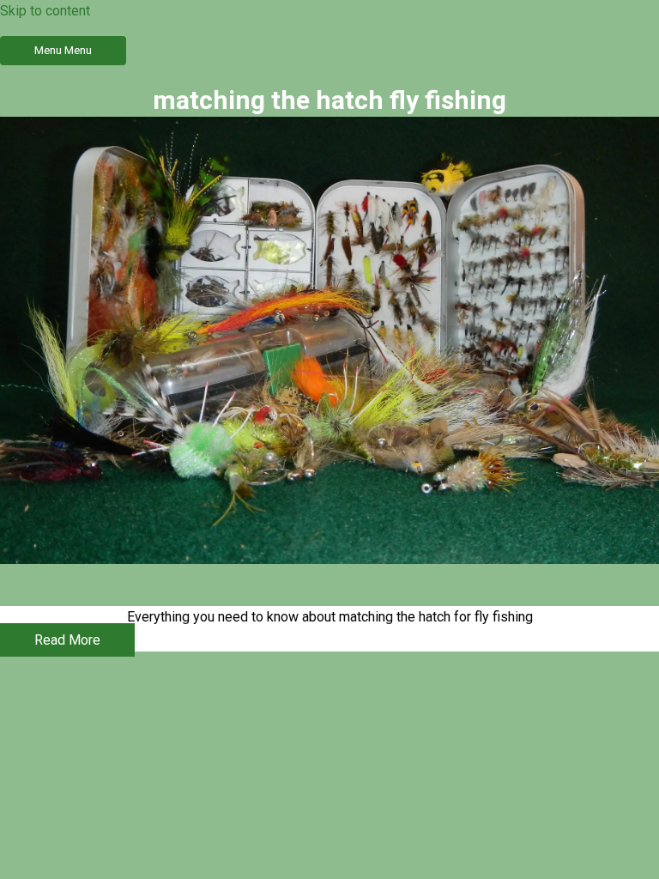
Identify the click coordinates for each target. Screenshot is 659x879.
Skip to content (45, 11)
